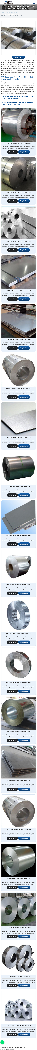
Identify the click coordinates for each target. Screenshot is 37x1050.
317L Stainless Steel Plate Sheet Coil (18, 829)
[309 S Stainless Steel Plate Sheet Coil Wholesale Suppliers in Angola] (18, 370)
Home (3, 12)
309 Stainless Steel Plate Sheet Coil (18, 437)
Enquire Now (24, 152)
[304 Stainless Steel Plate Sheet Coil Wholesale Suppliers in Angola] (18, 223)
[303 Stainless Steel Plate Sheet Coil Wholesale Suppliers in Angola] (18, 174)
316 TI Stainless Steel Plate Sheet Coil (18, 633)
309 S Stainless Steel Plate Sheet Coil (18, 388)
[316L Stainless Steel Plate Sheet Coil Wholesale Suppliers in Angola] (18, 713)
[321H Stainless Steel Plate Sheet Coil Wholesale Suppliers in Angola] (18, 909)
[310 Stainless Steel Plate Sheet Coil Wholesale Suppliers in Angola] (18, 468)
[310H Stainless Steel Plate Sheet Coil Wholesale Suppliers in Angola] (18, 517)
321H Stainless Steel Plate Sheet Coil (18, 928)
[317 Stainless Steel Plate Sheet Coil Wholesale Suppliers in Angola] (18, 762)
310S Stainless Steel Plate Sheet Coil (18, 584)
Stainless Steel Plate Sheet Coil (10, 14)
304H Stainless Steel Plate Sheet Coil (18, 290)
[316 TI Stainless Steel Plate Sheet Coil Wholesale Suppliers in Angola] (18, 615)
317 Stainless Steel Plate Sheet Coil (18, 780)
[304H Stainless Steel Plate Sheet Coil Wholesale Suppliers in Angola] (18, 272)
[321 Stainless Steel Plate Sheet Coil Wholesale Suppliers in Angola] (18, 860)
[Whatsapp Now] (2, 1042)
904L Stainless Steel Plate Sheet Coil (18, 1026)
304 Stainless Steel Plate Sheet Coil (19, 241)
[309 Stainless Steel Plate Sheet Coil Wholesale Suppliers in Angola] (18, 419)
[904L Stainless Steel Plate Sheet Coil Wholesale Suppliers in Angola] (18, 1007)
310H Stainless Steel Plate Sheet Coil (18, 535)
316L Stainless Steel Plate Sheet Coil (18, 731)
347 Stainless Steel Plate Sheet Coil (18, 977)
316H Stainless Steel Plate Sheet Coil (18, 682)
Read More (12, 152)
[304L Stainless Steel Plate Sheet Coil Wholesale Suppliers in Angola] (18, 321)
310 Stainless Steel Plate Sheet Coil (18, 486)
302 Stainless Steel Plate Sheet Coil (19, 143)
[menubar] (34, 2)
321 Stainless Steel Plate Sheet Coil (18, 879)
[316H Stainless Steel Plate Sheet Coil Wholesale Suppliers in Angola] (18, 664)
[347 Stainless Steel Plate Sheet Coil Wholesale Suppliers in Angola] (18, 958)
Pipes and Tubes (12, 12)
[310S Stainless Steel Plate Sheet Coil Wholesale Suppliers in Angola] (18, 566)
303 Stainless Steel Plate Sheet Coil (19, 192)
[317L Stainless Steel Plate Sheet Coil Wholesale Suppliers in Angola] (18, 811)
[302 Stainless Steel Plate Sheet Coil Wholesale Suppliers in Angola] (18, 125)
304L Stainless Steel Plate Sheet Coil (18, 339)
